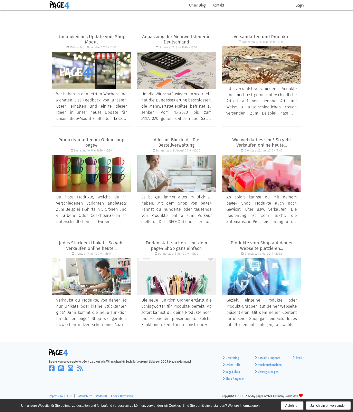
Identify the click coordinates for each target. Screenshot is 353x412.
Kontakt (218, 5)
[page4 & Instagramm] (72, 371)
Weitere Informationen (244, 405)
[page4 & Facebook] (53, 371)
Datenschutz (84, 396)
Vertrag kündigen (268, 372)
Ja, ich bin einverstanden (328, 405)
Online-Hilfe (233, 365)
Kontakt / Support (269, 358)
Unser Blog (197, 5)
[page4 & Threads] (63, 371)
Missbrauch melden (270, 365)
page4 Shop (233, 372)
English (299, 357)
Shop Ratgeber (235, 379)
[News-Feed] (81, 371)
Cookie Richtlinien (122, 396)
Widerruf (101, 396)
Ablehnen (292, 405)
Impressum (56, 396)
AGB (69, 396)
